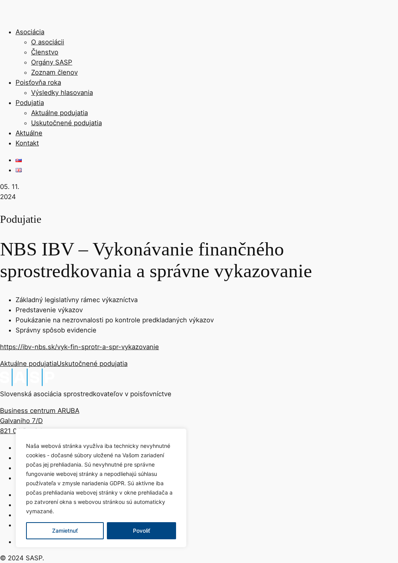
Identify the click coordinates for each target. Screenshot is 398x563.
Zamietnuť (65, 530)
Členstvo (44, 52)
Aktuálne (29, 133)
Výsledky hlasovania (62, 92)
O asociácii (47, 42)
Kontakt (27, 143)
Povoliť (141, 530)
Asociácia (30, 32)
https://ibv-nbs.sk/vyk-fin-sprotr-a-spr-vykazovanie (79, 347)
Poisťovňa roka (38, 82)
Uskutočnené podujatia (66, 123)
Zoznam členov (54, 72)
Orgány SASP (51, 62)
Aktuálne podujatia (59, 113)
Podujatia (30, 103)
